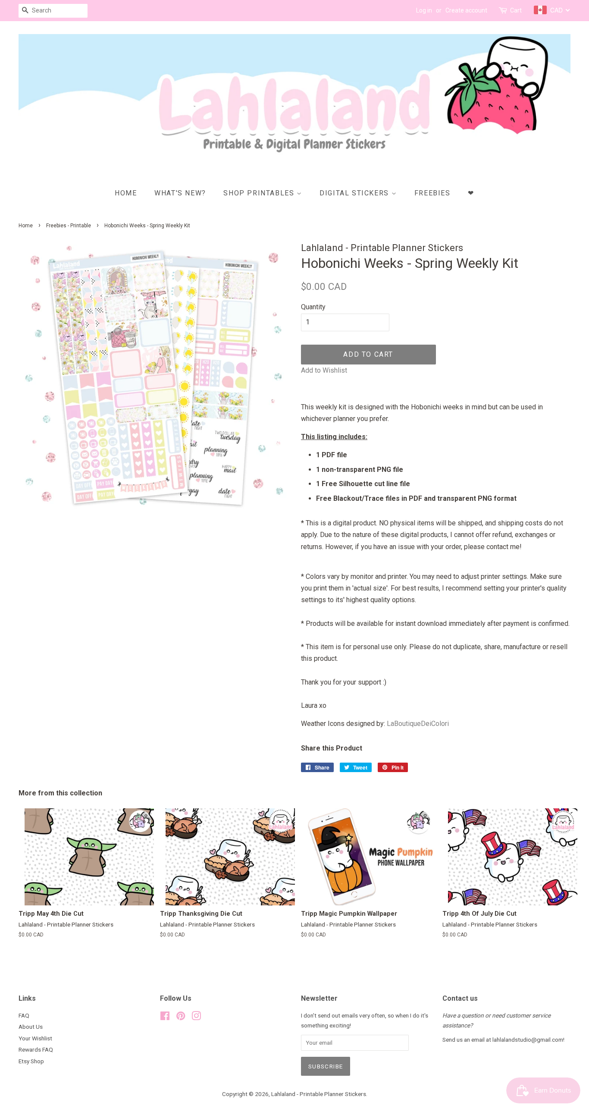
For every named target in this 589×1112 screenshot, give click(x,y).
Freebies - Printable (68, 226)
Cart (516, 10)
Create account (466, 10)
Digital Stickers (355, 193)
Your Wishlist (35, 1038)
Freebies (432, 193)
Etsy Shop (31, 1061)
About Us (31, 1026)
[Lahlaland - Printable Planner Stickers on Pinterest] (180, 1017)
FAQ (24, 1015)
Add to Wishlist (324, 370)
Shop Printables (260, 193)
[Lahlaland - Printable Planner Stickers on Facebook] (165, 1017)
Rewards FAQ (36, 1049)
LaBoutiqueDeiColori (418, 723)
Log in (424, 10)
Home (126, 193)
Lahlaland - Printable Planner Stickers (318, 1093)
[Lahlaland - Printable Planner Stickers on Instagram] (196, 1017)
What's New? (180, 193)
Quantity (313, 307)
